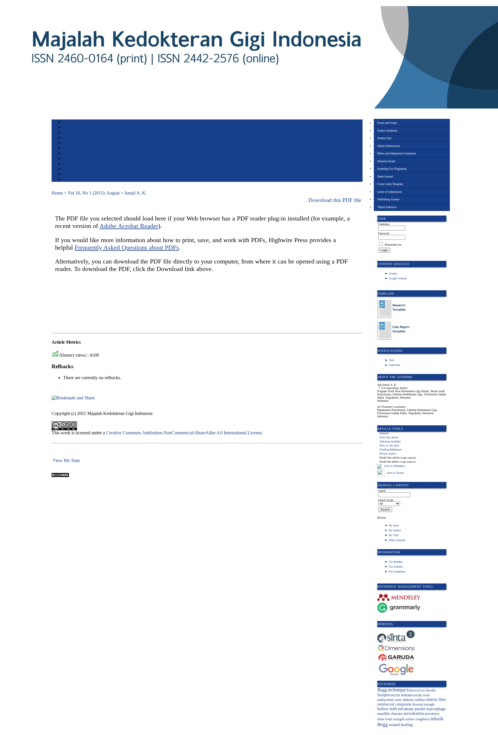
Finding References (391, 449)
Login (67, 132)
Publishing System (388, 199)
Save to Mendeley (394, 465)
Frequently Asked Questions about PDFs (127, 247)
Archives (68, 153)
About (67, 127)
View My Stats (66, 460)
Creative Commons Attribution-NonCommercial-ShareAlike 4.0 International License (184, 432)
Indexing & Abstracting (78, 169)
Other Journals (397, 540)
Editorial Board (386, 161)
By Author (395, 530)
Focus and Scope (387, 122)
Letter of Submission (389, 191)
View (392, 360)
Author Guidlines (387, 130)
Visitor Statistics (387, 207)
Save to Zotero (395, 472)
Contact (68, 179)
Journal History (73, 174)
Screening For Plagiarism (392, 168)
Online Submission (388, 145)
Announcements (73, 158)
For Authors (396, 566)
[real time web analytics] (60, 475)
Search (67, 143)
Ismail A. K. (135, 192)
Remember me (393, 244)
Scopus (393, 273)
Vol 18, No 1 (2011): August (94, 192)
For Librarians (397, 571)
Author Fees (384, 138)
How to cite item (389, 445)
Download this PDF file (334, 200)
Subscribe (394, 364)
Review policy (388, 453)
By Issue (394, 525)
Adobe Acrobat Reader (128, 225)
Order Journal (385, 176)
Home (67, 122)
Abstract (384, 433)
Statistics (69, 164)
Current (68, 148)
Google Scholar (398, 278)
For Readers (396, 561)
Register (68, 138)
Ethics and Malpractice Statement (396, 153)
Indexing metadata (390, 441)
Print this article (389, 437)
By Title (394, 535)
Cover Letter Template (390, 184)
